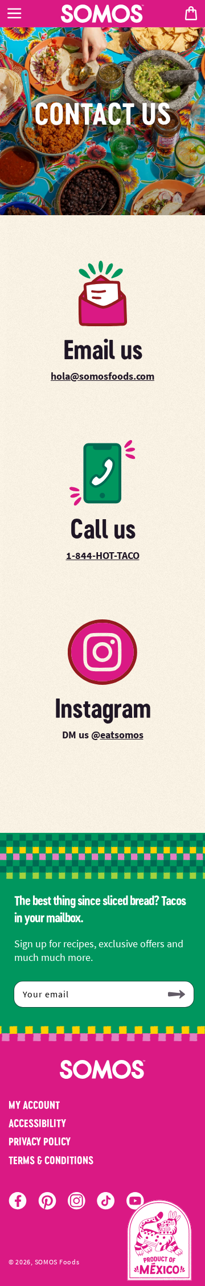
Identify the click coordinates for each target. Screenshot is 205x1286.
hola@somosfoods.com (102, 376)
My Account (34, 1105)
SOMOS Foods (57, 1262)
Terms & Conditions (51, 1160)
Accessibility (37, 1123)
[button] (14, 13)
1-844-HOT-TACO (103, 555)
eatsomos (122, 734)
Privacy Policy (40, 1141)
